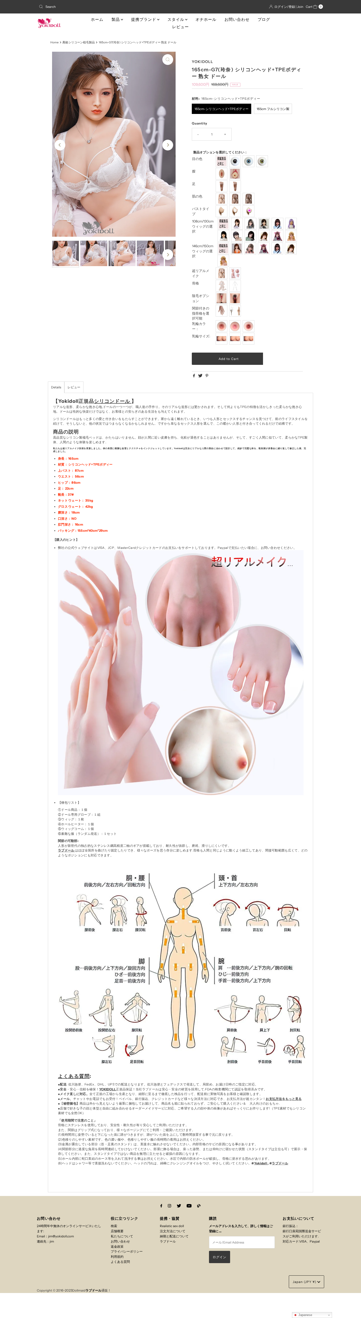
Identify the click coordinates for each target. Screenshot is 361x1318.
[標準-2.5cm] (222, 339)
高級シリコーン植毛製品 (78, 42)
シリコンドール (112, 401)
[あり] (235, 298)
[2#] (251, 224)
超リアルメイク (200, 273)
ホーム (97, 19)
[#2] (235, 326)
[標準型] (222, 273)
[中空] (235, 211)
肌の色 (197, 196)
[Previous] (60, 145)
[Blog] (199, 1205)
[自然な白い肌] (222, 199)
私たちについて (122, 1236)
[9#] (264, 236)
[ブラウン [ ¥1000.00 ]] (249, 199)
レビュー (180, 27)
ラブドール (66, 850)
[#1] (222, 326)
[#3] (249, 326)
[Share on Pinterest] (207, 375)
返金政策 (117, 1246)
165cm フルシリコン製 (273, 109)
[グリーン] (262, 161)
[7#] (237, 236)
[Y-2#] (251, 248)
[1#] (237, 224)
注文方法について (172, 1231)
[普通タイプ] (222, 211)
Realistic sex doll (172, 1226)
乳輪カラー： (199, 326)
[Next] (167, 145)
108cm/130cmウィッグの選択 (203, 226)
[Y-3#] (264, 248)
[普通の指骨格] (222, 311)
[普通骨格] (235, 286)
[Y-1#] (237, 248)
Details (56, 387)
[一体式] (222, 174)
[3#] (264, 224)
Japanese (304, 1315)
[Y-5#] (291, 248)
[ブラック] (235, 161)
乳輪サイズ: (201, 336)
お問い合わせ (237, 19)
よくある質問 (74, 1076)
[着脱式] (235, 174)
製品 (116, 19)
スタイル (176, 19)
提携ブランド (144, 19)
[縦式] (222, 186)
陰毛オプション (200, 298)
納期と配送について (174, 1236)
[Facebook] (161, 1205)
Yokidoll (261, 1163)
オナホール (205, 19)
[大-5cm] (249, 339)
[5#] (291, 224)
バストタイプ (200, 211)
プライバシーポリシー (127, 1251)
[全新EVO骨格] (222, 286)
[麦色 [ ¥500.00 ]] (235, 199)
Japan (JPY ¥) (305, 1282)
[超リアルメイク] (235, 273)
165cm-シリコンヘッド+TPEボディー (221, 109)
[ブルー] (249, 161)
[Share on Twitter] (200, 375)
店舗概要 (117, 1231)
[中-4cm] (235, 339)
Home (54, 42)
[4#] (278, 224)
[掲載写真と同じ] (222, 161)
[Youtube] (189, 1205)
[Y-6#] (224, 261)
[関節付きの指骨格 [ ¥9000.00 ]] (235, 311)
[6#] (224, 236)
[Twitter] (179, 1205)
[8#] (251, 236)
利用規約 (117, 1256)
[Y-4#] (278, 248)
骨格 (195, 283)
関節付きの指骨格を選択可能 (200, 313)
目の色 (197, 159)
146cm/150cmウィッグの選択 (202, 251)
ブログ (264, 19)
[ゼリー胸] (249, 211)
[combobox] (83, 7)
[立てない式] (235, 186)
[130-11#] (291, 236)
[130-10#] (278, 236)
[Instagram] (169, 1205)
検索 (114, 1226)
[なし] (222, 298)
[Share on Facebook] (194, 375)
